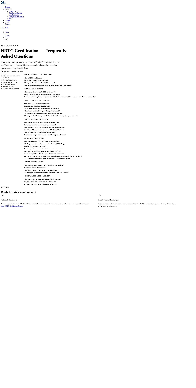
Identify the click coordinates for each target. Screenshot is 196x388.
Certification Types (15, 11)
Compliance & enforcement (10, 88)
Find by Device (14, 15)
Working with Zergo (8, 84)
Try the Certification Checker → (107, 206)
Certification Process (15, 13)
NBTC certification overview (10, 76)
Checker (7, 20)
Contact (7, 24)
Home (7, 32)
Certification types (7, 78)
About (7, 22)
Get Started (4, 27)
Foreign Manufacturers (16, 17)
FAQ (10, 18)
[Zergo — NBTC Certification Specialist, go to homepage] (5, 3)
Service (7, 7)
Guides (8, 9)
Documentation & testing (9, 82)
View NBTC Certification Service (12, 206)
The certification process (9, 80)
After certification (7, 86)
